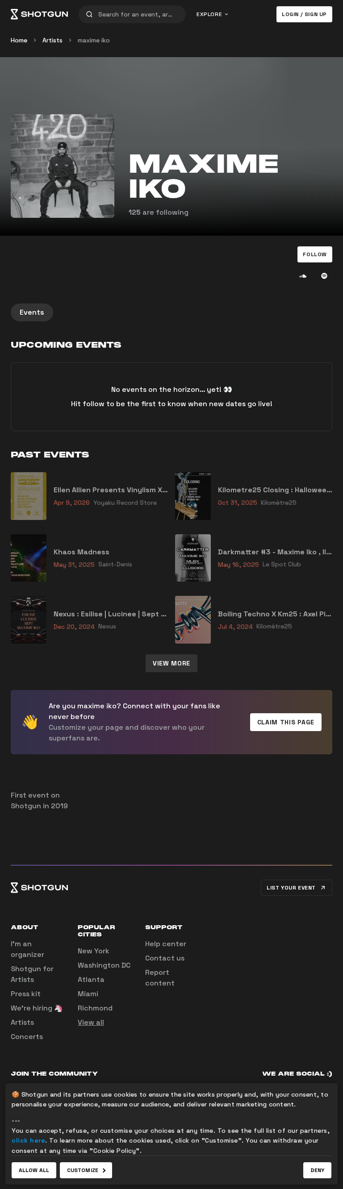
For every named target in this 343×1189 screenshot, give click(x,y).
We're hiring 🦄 (37, 1008)
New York (93, 951)
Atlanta (91, 979)
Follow (315, 254)
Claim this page (286, 722)
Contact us (164, 958)
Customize (82, 1170)
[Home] (39, 14)
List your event (291, 887)
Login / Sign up (304, 14)
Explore (209, 14)
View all (91, 1022)
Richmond (95, 1008)
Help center (165, 943)
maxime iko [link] (94, 40)
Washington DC (104, 965)
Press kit (26, 993)
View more (171, 663)
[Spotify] (324, 276)
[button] (314, 254)
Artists (52, 40)
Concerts (27, 1036)
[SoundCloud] (303, 276)
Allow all (34, 1170)
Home (19, 40)
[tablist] (171, 312)
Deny (317, 1170)
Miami (88, 993)
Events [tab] (32, 312)
